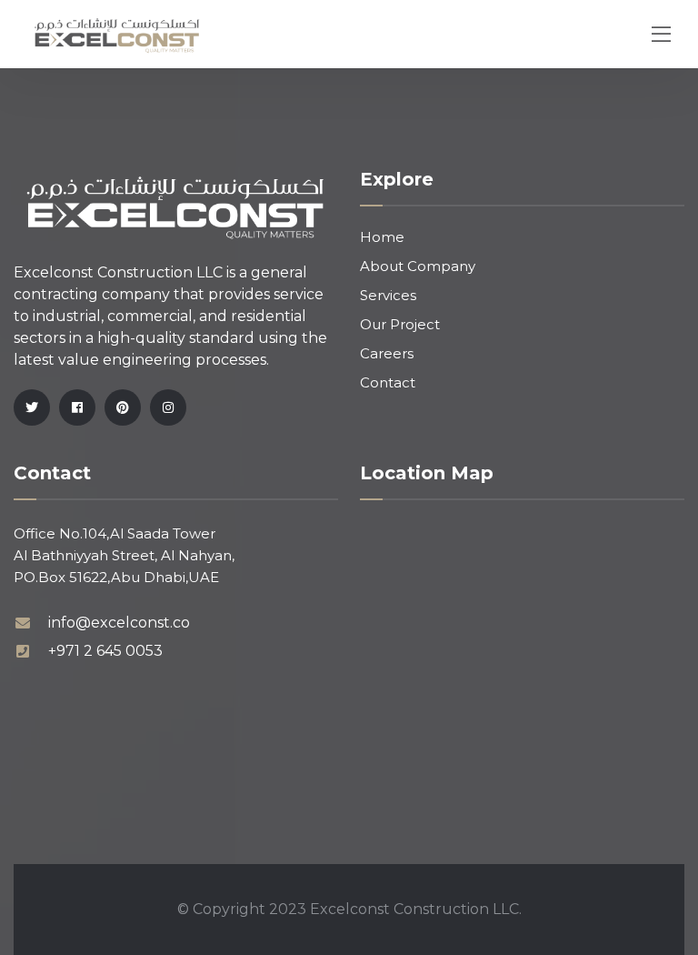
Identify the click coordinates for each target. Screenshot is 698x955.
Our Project (400, 325)
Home (382, 237)
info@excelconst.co (119, 622)
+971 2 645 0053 (105, 650)
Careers (387, 354)
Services (388, 295)
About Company (417, 266)
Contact (387, 383)
